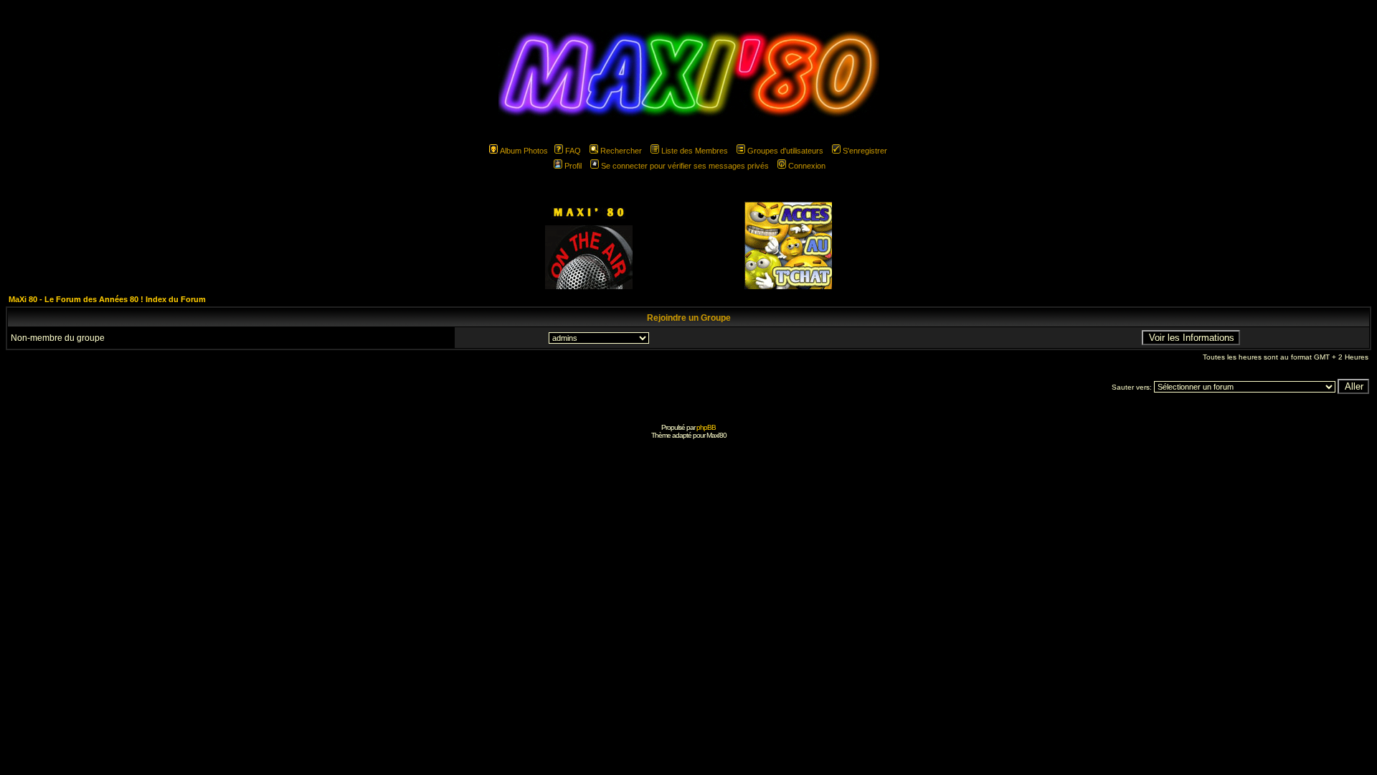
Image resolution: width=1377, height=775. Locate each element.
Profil (573, 165)
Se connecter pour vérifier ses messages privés (685, 165)
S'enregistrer (865, 150)
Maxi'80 (716, 435)
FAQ (573, 150)
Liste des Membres (694, 150)
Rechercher (621, 150)
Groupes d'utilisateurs (785, 150)
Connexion (806, 165)
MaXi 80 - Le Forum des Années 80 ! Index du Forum (107, 299)
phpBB (706, 427)
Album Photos (524, 150)
